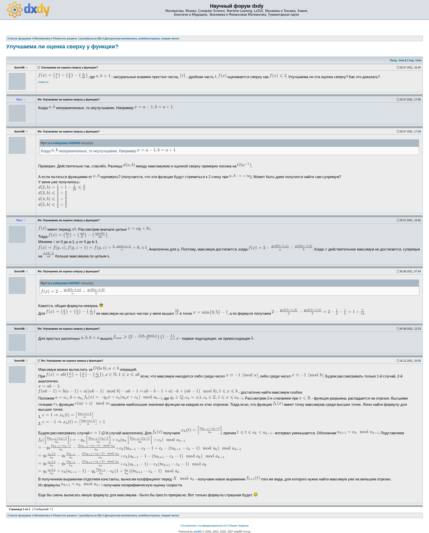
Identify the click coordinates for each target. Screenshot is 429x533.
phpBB (198, 531)
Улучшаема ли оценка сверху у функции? (62, 46)
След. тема (414, 60)
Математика (42, 515)
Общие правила (238, 525)
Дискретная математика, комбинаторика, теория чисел (142, 515)
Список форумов (19, 515)
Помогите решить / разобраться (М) (77, 515)
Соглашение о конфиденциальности (203, 525)
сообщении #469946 (65, 143)
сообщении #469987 (65, 283)
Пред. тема (397, 60)
